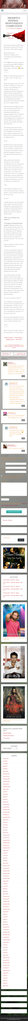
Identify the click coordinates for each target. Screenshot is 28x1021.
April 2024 (5, 830)
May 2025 (5, 796)
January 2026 (6, 776)
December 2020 (6, 932)
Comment (4, 481)
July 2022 (5, 883)
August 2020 (6, 942)
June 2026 (5, 763)
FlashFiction (11, 344)
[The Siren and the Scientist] (14, 678)
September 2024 (6, 817)
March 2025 (5, 801)
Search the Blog (6, 537)
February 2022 (6, 896)
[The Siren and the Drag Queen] (14, 636)
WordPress (19, 1019)
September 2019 (6, 970)
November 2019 (6, 965)
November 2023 (6, 842)
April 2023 (5, 860)
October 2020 (6, 937)
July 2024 (5, 822)
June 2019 (5, 978)
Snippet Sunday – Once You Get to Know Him (6, 354)
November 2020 (6, 934)
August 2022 (6, 881)
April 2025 (5, 799)
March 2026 (5, 771)
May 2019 (5, 980)
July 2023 (5, 853)
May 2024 (5, 827)
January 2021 (6, 929)
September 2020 (6, 939)
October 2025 (6, 784)
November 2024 (6, 812)
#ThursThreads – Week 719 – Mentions (11, 586)
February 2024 (6, 835)
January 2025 (6, 807)
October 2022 (6, 876)
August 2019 (6, 973)
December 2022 (6, 870)
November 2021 (6, 904)
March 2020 (5, 955)
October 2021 (6, 906)
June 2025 (5, 794)
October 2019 (6, 967)
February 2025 (6, 804)
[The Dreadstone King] (14, 718)
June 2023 (5, 855)
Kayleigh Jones (10, 339)
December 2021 (6, 901)
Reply (23, 376)
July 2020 (5, 944)
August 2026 (6, 758)
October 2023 (6, 845)
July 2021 (5, 914)
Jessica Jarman (18, 337)
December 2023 (6, 840)
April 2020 (5, 952)
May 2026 (5, 766)
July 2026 (5, 761)
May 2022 (5, 888)
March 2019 (5, 985)
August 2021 (6, 911)
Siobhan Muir (19, 28)
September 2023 (6, 847)
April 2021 (5, 921)
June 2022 (5, 886)
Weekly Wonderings (7, 733)
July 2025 (5, 791)
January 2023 (6, 868)
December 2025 (6, 779)
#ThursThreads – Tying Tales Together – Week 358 (20, 354)
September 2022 (6, 878)
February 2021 (6, 927)
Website (3, 472)
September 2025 (6, 786)
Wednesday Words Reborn (8, 735)
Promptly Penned (17, 344)
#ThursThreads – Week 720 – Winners (11, 579)
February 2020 (6, 957)
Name (3, 463)
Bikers (11, 346)
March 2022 (5, 893)
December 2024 (6, 809)
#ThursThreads (6, 738)
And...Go (21, 539)
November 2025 (6, 781)
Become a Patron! (7, 520)
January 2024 (6, 837)
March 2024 (5, 832)
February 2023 (6, 865)
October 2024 (6, 814)
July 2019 (5, 975)
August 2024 (6, 819)
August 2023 (6, 850)
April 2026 (5, 768)
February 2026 (6, 773)
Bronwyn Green (9, 337)
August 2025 (6, 789)
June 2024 (5, 824)
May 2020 (5, 950)
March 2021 (5, 924)
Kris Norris (19, 339)
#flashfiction (6, 346)
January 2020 (6, 960)
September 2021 (6, 909)
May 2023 (5, 858)
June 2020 (5, 947)
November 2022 (6, 873)
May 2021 (5, 919)
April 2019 (5, 983)
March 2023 (5, 863)
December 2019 (6, 962)
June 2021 (5, 916)
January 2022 (6, 898)
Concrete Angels (16, 346)
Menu (25, 10)
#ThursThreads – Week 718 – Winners (11, 592)
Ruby (8, 1019)
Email (3, 467)
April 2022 (5, 891)
